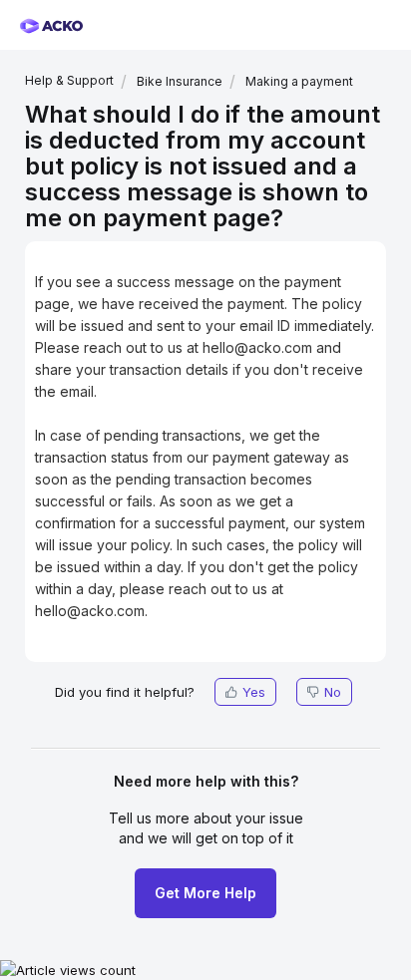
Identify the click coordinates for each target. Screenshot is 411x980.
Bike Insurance (179, 81)
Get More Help (205, 892)
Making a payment (299, 81)
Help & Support (69, 80)
